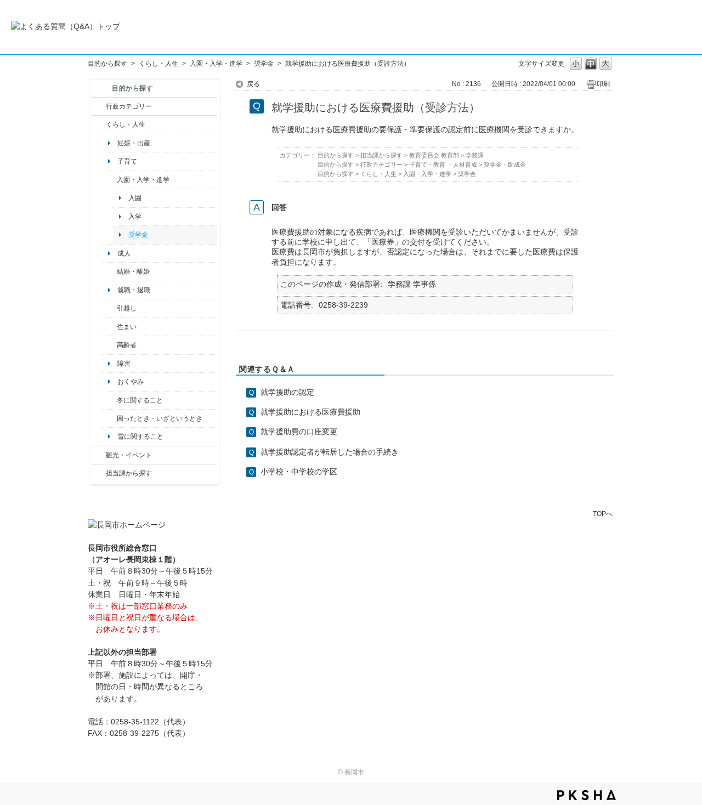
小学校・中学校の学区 (299, 471)
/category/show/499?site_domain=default (109, 400)
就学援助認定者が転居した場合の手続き (330, 451)
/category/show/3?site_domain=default (98, 106)
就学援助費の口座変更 (299, 431)
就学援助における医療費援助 (310, 411)
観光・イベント (129, 455)
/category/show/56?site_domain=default (109, 271)
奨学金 (264, 63)
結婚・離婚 (133, 271)
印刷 (603, 84)
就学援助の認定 (287, 392)
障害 (124, 363)
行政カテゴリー (129, 106)
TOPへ (603, 513)
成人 (124, 253)
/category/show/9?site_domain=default (98, 473)
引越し (127, 308)
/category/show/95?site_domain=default (109, 418)
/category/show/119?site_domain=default (109, 308)
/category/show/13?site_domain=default (109, 345)
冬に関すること (140, 400)
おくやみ (130, 382)
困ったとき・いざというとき (159, 418)
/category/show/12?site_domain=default (98, 124)
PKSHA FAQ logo (586, 795)
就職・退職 (133, 290)
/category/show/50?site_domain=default (109, 180)
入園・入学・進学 (216, 63)
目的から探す (107, 63)
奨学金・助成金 (505, 164)
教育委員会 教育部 (434, 155)
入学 (134, 216)
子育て (127, 161)
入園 (134, 198)
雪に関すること (140, 436)
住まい (127, 327)
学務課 (475, 155)
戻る (253, 84)
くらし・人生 (158, 63)
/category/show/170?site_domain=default (109, 327)
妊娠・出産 (133, 143)
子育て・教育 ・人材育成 (443, 164)
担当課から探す (129, 473)
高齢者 (127, 345)
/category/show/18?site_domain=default (98, 455)
